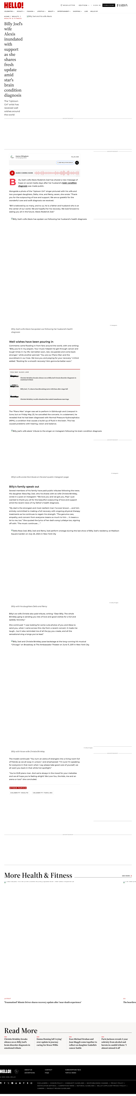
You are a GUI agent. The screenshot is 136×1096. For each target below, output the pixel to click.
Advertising (30, 1073)
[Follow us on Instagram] (1, 1083)
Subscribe (108, 5)
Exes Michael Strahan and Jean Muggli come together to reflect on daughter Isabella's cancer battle (83, 1043)
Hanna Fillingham (22, 156)
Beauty (50, 11)
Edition (83, 5)
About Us (28, 1070)
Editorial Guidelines (86, 1086)
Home (7, 16)
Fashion (30, 11)
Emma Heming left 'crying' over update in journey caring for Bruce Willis (49, 1042)
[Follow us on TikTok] (12, 1083)
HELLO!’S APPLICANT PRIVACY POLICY (111, 1086)
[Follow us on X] (8, 1083)
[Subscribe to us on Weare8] (27, 1083)
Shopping (76, 11)
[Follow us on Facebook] (5, 1083)
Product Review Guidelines (58, 1088)
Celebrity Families (43, 793)
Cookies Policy (56, 1083)
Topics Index (70, 1073)
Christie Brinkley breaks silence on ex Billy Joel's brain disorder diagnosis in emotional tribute (48, 379)
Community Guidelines (74, 1083)
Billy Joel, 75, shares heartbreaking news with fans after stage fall (44, 389)
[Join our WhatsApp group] (31, 1083)
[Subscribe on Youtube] (16, 1083)
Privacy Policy (117, 1083)
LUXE (86, 11)
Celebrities (8, 11)
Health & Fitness (13, 18)
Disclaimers (42, 1083)
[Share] (77, 163)
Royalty (20, 11)
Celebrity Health (19, 793)
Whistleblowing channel (97, 1083)
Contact (48, 1070)
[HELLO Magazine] (13, 5)
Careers (40, 1088)
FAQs (47, 1073)
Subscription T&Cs (72, 1070)
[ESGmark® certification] (15, 1071)
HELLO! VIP (94, 11)
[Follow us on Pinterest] (24, 1083)
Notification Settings (46, 1086)
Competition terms (66, 1086)
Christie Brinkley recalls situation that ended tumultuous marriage (44, 399)
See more (126, 876)
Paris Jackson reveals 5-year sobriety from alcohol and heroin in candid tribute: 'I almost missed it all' (114, 1043)
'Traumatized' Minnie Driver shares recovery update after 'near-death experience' (42, 1002)
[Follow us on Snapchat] (20, 1083)
